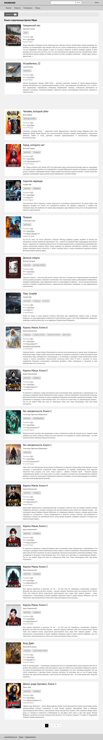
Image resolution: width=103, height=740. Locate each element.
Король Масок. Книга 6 (35, 327)
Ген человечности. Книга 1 (37, 445)
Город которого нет (32, 161)
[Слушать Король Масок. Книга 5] (13, 380)
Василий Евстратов (29, 647)
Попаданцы (36, 152)
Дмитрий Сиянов (29, 29)
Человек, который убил (35, 111)
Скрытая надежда (32, 181)
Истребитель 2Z (31, 63)
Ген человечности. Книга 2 (37, 411)
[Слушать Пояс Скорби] (13, 303)
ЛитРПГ (26, 33)
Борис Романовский (30, 331)
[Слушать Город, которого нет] (13, 155)
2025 (31, 156)
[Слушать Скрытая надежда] (13, 190)
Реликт (29, 197)
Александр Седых (29, 221)
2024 (31, 537)
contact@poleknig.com (10, 737)
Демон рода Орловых (33, 700)
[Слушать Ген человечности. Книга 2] (13, 422)
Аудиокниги (11, 14)
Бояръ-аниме (66, 335)
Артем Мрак (30, 39)
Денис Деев (27, 687)
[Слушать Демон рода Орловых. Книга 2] (13, 695)
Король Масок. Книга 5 (35, 370)
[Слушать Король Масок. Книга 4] (13, 495)
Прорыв (27, 217)
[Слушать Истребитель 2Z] (13, 72)
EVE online (46, 301)
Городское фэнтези (38, 335)
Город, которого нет (33, 145)
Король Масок (31, 344)
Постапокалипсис (38, 418)
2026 (31, 36)
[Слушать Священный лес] (13, 35)
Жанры (37, 8)
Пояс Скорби (30, 293)
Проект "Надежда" (32, 233)
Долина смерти (31, 257)
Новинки (17, 8)
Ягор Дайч (28, 643)
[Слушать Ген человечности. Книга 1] (13, 454)
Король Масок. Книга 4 (35, 485)
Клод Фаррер (27, 115)
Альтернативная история (40, 650)
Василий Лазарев (29, 148)
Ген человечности (32, 427)
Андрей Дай (27, 184)
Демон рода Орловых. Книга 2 (39, 684)
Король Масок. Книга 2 (35, 605)
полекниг (10, 2)
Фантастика (27, 71)
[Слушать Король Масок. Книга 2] (13, 614)
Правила (21, 737)
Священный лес (31, 25)
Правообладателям (30, 737)
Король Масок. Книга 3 (35, 566)
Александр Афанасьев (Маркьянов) (35, 414)
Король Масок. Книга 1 (35, 526)
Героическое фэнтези (53, 335)
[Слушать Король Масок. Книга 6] (13, 337)
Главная (8, 8)
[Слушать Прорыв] (13, 227)
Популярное (28, 8)
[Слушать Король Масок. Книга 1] (13, 536)
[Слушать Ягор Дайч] (13, 653)
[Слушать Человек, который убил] (13, 122)
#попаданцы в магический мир (31, 346)
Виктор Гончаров (29, 261)
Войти (97, 2)
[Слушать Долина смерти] (13, 267)
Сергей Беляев (28, 67)
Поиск (79, 2)
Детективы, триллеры (30, 118)
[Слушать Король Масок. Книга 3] (13, 576)
